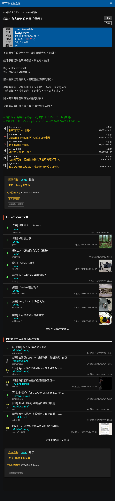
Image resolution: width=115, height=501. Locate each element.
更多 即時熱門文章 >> (57, 439)
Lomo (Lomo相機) (28, 12)
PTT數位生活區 (10, 12)
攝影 (20, 179)
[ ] (16, 229)
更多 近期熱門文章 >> (57, 329)
